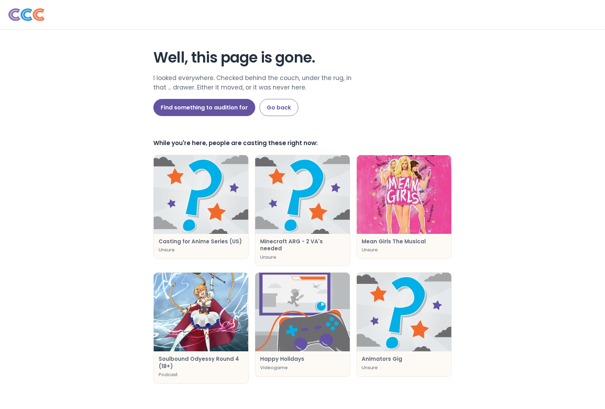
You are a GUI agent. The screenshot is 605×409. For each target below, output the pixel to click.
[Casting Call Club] (302, 14)
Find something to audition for (204, 107)
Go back (279, 107)
